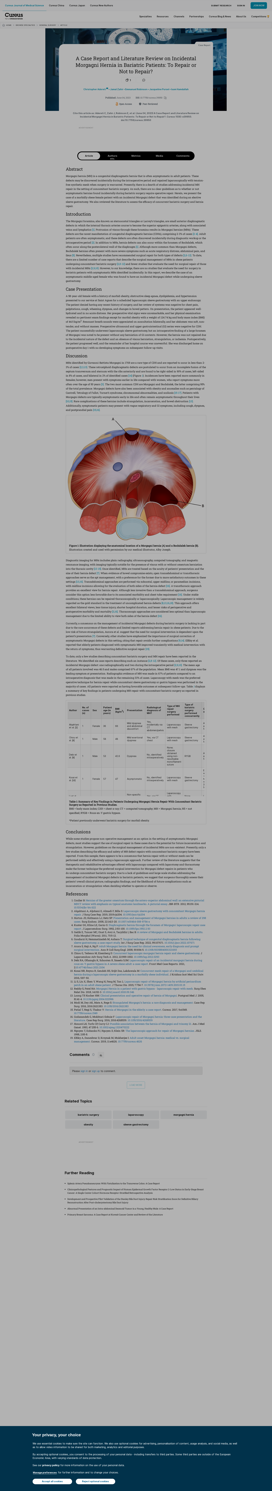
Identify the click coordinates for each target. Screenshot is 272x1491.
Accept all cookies (52, 1481)
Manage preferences (45, 1472)
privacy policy (51, 1465)
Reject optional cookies (95, 1481)
